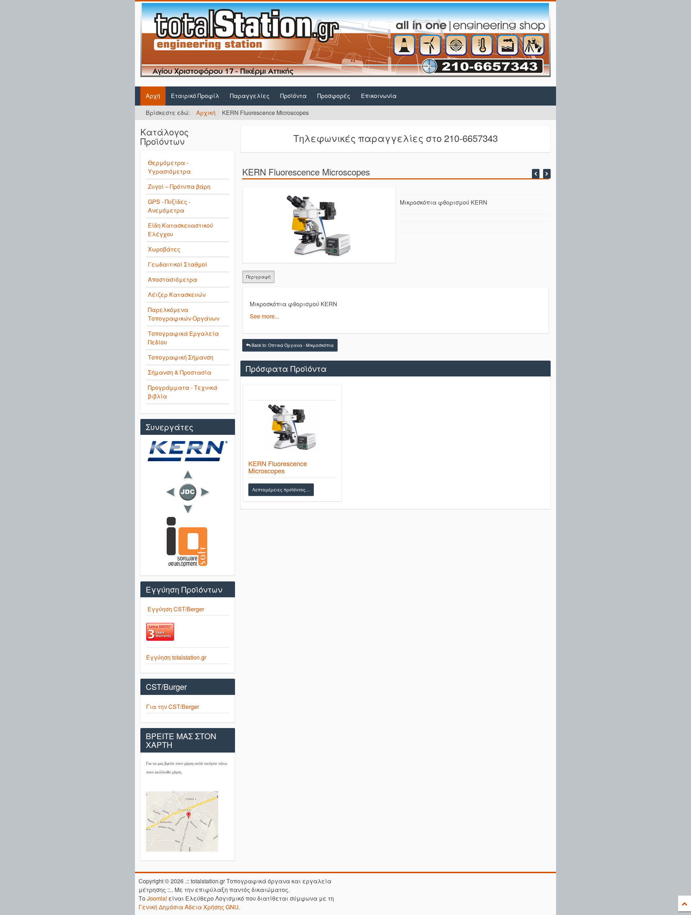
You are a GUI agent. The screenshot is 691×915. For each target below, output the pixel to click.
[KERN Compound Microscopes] (535, 174)
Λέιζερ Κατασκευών (177, 294)
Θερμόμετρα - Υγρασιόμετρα (169, 167)
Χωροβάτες (164, 249)
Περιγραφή (258, 276)
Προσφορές (333, 96)
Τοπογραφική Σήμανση (180, 357)
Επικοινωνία (379, 96)
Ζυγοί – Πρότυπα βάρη (179, 186)
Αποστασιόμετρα (172, 279)
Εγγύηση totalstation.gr (176, 657)
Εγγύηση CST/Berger (176, 609)
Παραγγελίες (250, 96)
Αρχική (206, 112)
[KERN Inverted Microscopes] (547, 174)
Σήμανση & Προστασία (179, 372)
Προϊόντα (293, 96)
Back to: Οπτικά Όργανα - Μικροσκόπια (292, 345)
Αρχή (153, 96)
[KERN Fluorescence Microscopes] (292, 429)
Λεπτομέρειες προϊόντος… (281, 489)
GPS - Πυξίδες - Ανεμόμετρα (169, 205)
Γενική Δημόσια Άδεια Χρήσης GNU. (189, 907)
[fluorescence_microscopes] (319, 224)
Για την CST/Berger (172, 706)
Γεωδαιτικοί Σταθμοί (177, 264)
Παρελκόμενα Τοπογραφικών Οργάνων (183, 313)
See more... (264, 316)
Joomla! (157, 898)
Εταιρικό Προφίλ (195, 96)
